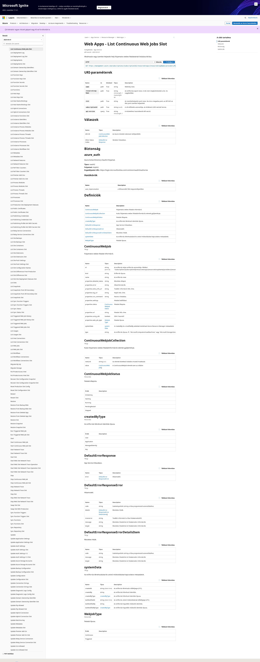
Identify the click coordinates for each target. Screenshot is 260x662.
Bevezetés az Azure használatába (244, 23)
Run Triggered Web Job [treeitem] (18, 431)
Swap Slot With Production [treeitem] (20, 509)
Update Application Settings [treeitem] (20, 539)
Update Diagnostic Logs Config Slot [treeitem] (22, 594)
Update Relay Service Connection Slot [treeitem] (23, 642)
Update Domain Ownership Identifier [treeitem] (23, 598)
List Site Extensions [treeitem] (17, 253)
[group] (130, 66)
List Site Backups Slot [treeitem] (18, 242)
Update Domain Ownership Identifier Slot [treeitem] (25, 602)
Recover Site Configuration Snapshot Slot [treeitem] (24, 383)
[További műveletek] (174, 37)
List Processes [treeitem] (15, 197)
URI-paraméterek (224, 41)
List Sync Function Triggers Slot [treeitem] (21, 305)
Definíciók (221, 49)
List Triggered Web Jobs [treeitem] (19, 323)
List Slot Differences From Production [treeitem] (23, 272)
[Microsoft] (3, 17)
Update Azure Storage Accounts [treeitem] (21, 561)
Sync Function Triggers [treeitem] (18, 513)
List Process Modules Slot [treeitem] (19, 186)
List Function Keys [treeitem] (17, 75)
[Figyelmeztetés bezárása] (256, 4)
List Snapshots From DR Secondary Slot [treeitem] (24, 294)
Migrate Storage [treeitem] (16, 368)
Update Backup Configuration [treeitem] (21, 568)
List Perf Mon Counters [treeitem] (18, 168)
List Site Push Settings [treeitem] (18, 260)
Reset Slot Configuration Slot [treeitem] (20, 390)
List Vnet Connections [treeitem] (18, 338)
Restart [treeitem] (13, 394)
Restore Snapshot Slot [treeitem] (18, 427)
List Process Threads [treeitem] (17, 190)
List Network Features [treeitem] (18, 160)
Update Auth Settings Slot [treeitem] (19, 550)
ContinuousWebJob (91, 210)
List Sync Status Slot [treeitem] (17, 312)
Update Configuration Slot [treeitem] (19, 579)
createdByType (90, 221)
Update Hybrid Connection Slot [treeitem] (21, 616)
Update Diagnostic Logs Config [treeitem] (21, 590)
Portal (228, 23)
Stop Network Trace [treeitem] (17, 487)
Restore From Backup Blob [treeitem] (19, 405)
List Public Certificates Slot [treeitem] (19, 212)
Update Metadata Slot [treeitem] (18, 628)
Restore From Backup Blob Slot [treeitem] (21, 409)
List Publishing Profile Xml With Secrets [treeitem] (24, 223)
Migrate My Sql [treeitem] (16, 364)
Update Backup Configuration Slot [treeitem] (22, 572)
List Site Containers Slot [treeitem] (19, 249)
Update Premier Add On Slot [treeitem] (20, 635)
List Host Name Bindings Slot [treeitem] (20, 105)
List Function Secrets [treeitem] (18, 82)
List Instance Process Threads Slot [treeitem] (22, 138)
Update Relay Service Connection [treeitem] (22, 639)
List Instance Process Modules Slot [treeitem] (22, 131)
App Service (95, 37)
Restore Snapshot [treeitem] (17, 424)
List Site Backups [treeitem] (16, 238)
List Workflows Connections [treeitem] (20, 357)
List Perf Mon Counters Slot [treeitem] (20, 171)
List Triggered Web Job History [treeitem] (21, 316)
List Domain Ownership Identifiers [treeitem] (22, 67)
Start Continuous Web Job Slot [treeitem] (21, 446)
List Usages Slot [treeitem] (16, 335)
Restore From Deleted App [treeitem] (19, 412)
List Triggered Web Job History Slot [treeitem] (22, 320)
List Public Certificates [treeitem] (18, 208)
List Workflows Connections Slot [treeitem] (21, 361)
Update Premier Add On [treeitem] (19, 631)
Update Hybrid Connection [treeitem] (20, 613)
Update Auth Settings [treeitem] (18, 546)
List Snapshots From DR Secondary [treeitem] (22, 290)
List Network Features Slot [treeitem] (19, 164)
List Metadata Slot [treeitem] (17, 156)
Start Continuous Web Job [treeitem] (19, 442)
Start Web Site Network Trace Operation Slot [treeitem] (26, 468)
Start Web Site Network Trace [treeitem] (20, 461)
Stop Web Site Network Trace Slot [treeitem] (22, 501)
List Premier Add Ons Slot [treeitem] (19, 179)
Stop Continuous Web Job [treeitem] (19, 479)
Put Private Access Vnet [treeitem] (18, 372)
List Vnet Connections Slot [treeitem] (19, 342)
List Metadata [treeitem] (15, 153)
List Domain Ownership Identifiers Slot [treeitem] (24, 71)
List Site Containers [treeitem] (17, 246)
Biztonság (221, 46)
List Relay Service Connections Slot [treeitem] (22, 234)
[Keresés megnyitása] (245, 18)
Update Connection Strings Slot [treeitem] (21, 587)
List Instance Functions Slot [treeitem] (20, 116)
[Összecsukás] (43, 35)
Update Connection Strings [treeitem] (20, 583)
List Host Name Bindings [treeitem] (19, 101)
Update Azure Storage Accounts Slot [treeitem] (23, 564)
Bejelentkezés (253, 18)
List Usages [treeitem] (14, 331)
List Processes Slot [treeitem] (17, 201)
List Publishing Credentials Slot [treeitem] (21, 220)
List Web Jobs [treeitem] (15, 346)
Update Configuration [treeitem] (18, 576)
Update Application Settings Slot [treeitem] (22, 542)
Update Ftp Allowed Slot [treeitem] (19, 609)
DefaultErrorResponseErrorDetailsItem (98, 233)
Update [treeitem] (13, 535)
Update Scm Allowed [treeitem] (18, 646)
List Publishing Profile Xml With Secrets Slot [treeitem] (25, 227)
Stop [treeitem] (12, 475)
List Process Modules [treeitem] (18, 183)
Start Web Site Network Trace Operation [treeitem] (24, 464)
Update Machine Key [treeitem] (18, 620)
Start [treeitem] (12, 438)
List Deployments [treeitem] (16, 60)
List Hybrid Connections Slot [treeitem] (20, 112)
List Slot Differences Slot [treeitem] (19, 275)
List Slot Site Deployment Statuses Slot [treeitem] (24, 279)
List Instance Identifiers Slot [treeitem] (20, 123)
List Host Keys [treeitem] (15, 93)
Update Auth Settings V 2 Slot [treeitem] (21, 557)
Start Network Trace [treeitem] (17, 450)
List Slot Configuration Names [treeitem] (21, 268)
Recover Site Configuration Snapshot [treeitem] (23, 379)
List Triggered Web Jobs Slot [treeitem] (20, 327)
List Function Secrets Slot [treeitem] (19, 86)
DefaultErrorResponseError (94, 229)
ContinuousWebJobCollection (95, 213)
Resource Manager (108, 37)
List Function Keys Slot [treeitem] (18, 79)
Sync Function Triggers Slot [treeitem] (20, 516)
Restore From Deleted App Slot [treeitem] (21, 416)
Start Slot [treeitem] (14, 457)
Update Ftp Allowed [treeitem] (17, 605)
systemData (89, 237)
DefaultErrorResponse (92, 225)
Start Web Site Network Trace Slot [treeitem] (22, 472)
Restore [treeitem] (13, 401)
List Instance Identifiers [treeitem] (19, 119)
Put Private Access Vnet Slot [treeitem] (20, 375)
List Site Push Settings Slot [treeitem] (20, 264)
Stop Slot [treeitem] (14, 494)
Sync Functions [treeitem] (16, 520)
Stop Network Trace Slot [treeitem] (19, 490)
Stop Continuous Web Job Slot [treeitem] (21, 483)
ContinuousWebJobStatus (93, 217)
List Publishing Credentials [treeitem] (20, 216)
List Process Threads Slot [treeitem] (19, 194)
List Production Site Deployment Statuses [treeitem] (24, 205)
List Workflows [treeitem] (15, 353)
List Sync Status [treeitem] (16, 309)
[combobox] (22, 39)
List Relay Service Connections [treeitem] (21, 231)
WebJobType (89, 240)
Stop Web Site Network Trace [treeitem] (20, 498)
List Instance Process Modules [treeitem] (21, 127)
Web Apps (120, 37)
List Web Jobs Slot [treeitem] (17, 349)
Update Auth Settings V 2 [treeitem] (19, 553)
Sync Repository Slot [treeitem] (17, 531)
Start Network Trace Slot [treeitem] (19, 453)
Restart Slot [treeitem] (14, 398)
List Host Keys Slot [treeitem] (17, 97)
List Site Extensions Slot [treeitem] (19, 257)
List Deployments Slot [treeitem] (18, 64)
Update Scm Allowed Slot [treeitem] (19, 650)
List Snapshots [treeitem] (15, 286)
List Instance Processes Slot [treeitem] (20, 145)
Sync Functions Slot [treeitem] (17, 524)
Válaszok (221, 44)
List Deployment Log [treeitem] (17, 53)
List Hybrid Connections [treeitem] (19, 108)
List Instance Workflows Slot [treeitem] (20, 149)
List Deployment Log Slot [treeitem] (19, 56)
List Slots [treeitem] (14, 283)
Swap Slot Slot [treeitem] (15, 505)
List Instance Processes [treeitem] (18, 142)
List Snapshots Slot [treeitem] (17, 297)
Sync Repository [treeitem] (16, 527)
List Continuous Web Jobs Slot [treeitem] (21, 49)
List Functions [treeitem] (15, 90)
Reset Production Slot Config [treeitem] (20, 386)
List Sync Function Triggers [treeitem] (20, 301)
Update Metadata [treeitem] (16, 624)
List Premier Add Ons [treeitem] (18, 175)
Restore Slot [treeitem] (15, 420)
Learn (87, 37)
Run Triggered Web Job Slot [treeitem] (20, 435)
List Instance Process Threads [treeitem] (21, 134)
